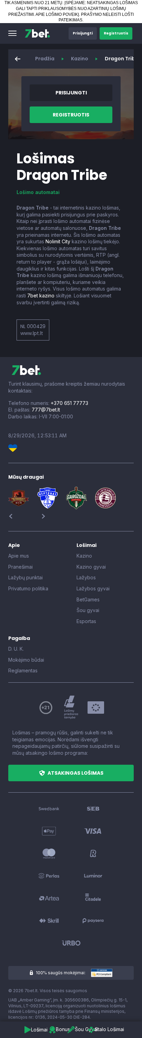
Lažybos (86, 577)
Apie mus (18, 556)
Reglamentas (23, 670)
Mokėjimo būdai (26, 660)
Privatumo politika (28, 588)
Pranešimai (20, 567)
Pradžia (44, 58)
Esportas (86, 621)
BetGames (88, 599)
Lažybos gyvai (93, 588)
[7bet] (37, 33)
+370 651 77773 (69, 403)
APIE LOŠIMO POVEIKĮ (57, 14)
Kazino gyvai (91, 567)
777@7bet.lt (46, 410)
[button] (12, 33)
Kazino (79, 58)
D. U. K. (16, 649)
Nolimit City (57, 241)
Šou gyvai (88, 610)
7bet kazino (40, 295)
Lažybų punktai (25, 577)
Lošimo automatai (38, 192)
